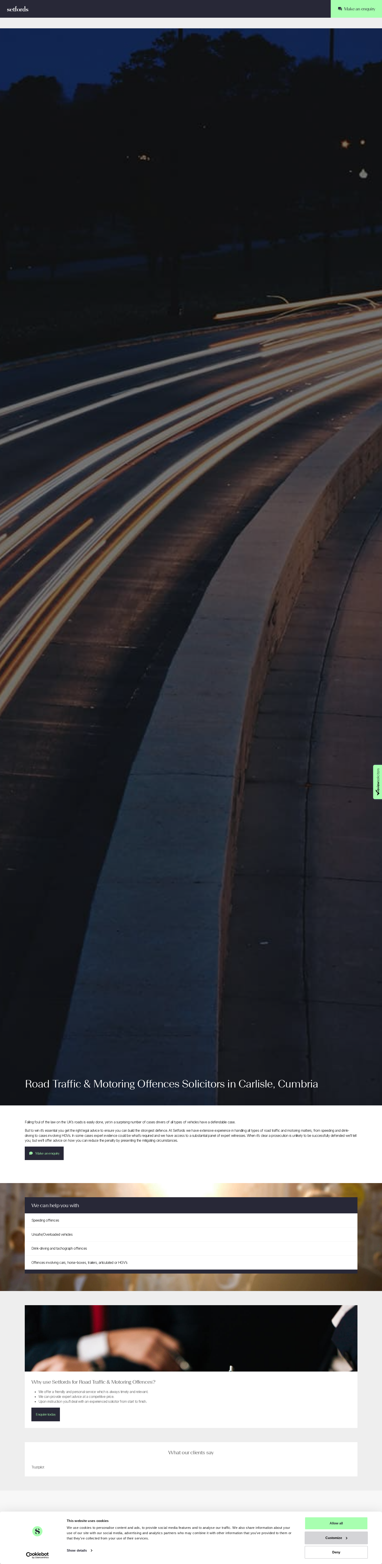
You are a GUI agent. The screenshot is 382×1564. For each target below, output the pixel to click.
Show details (77, 1550)
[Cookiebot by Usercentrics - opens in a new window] (37, 1555)
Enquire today (46, 1414)
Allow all (336, 1523)
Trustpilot (37, 1467)
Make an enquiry (47, 1153)
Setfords (17, 9)
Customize (333, 1538)
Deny (336, 1552)
